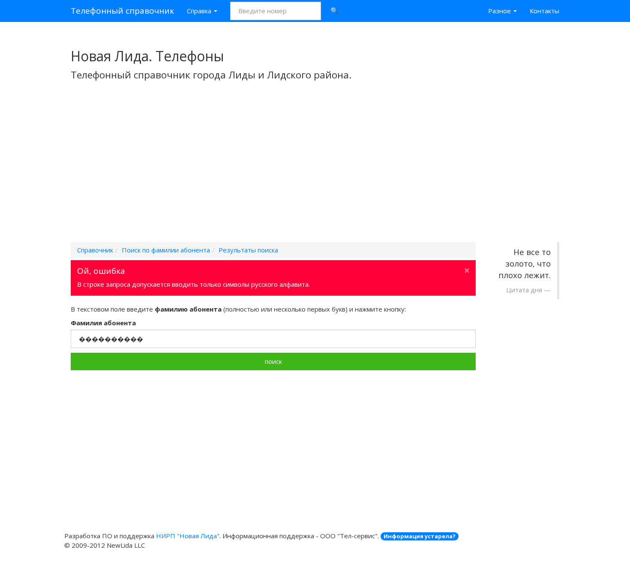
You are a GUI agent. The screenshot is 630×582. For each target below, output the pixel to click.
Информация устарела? (420, 536)
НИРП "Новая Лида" (187, 535)
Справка (200, 10)
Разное (500, 10)
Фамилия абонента (103, 322)
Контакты (544, 10)
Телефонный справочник (122, 10)
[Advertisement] (315, 173)
